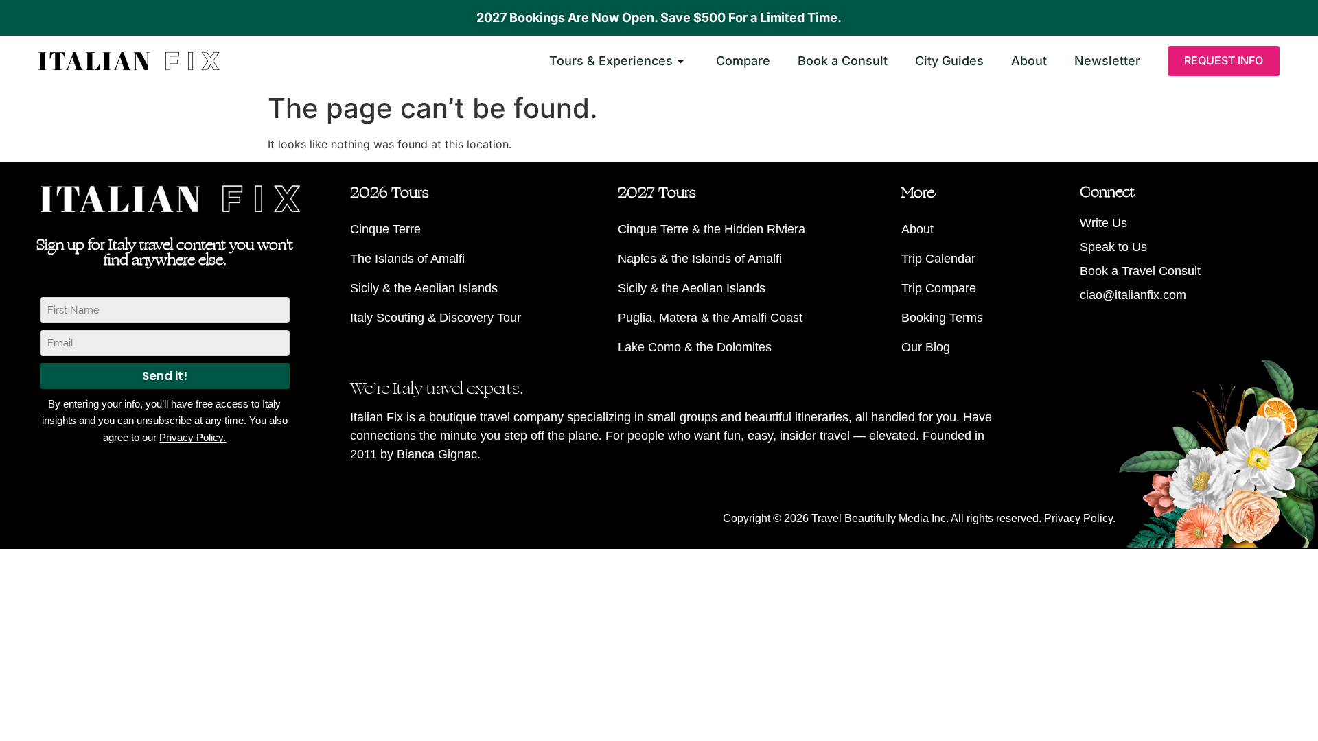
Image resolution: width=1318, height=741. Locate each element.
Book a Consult (843, 61)
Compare (743, 61)
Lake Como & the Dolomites (695, 347)
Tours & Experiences (611, 61)
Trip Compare (938, 288)
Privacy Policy (1078, 518)
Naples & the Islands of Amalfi (700, 259)
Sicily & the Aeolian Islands (424, 288)
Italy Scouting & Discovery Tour (435, 318)
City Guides (949, 61)
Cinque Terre (385, 229)
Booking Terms (942, 318)
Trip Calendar (938, 259)
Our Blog (925, 347)
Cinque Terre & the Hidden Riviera (711, 229)
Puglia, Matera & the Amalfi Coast (710, 318)
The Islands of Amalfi (407, 259)
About (1029, 61)
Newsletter (1107, 61)
